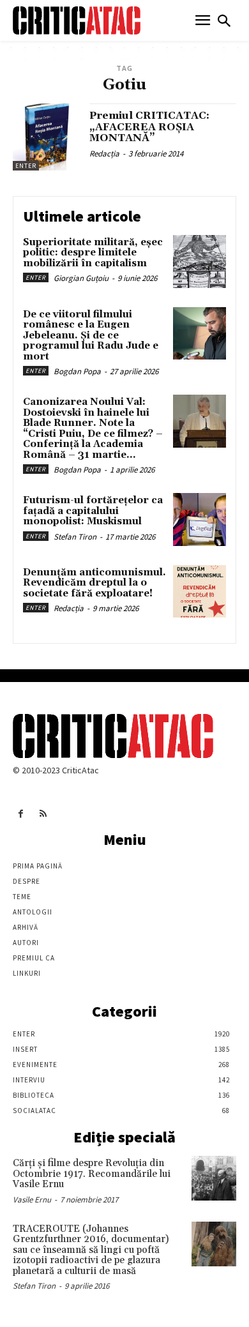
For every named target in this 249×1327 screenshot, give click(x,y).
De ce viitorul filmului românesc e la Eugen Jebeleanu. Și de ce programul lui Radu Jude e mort (90, 335)
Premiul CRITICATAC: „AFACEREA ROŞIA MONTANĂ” (149, 126)
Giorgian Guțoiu (81, 278)
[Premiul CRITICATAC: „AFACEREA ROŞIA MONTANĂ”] (46, 137)
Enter (25, 166)
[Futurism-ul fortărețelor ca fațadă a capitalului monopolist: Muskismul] (199, 519)
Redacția (104, 153)
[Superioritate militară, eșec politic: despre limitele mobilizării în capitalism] (199, 261)
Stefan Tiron (75, 536)
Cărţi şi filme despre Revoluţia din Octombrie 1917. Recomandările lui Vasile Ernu (91, 1173)
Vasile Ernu (32, 1199)
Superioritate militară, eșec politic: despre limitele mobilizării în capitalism (93, 252)
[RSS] (43, 814)
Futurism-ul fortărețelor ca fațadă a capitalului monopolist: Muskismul (93, 510)
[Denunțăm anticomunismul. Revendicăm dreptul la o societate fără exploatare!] (199, 591)
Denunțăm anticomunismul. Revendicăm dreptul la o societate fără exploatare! (94, 583)
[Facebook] (21, 814)
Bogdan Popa (77, 371)
